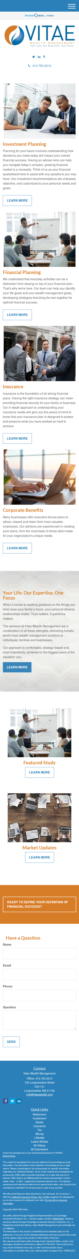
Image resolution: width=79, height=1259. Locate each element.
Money (39, 1134)
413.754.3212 (41, 65)
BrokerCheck (9, 1155)
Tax (39, 1130)
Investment (39, 1118)
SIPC (61, 1218)
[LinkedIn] (39, 57)
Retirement (39, 1114)
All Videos (39, 1145)
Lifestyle (39, 1138)
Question (9, 1007)
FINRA (55, 1218)
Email (7, 965)
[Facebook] (44, 57)
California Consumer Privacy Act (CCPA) (30, 1196)
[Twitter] (33, 57)
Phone (7, 986)
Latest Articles (39, 1141)
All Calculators (39, 1149)
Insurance (40, 1126)
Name (7, 944)
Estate (39, 1122)
